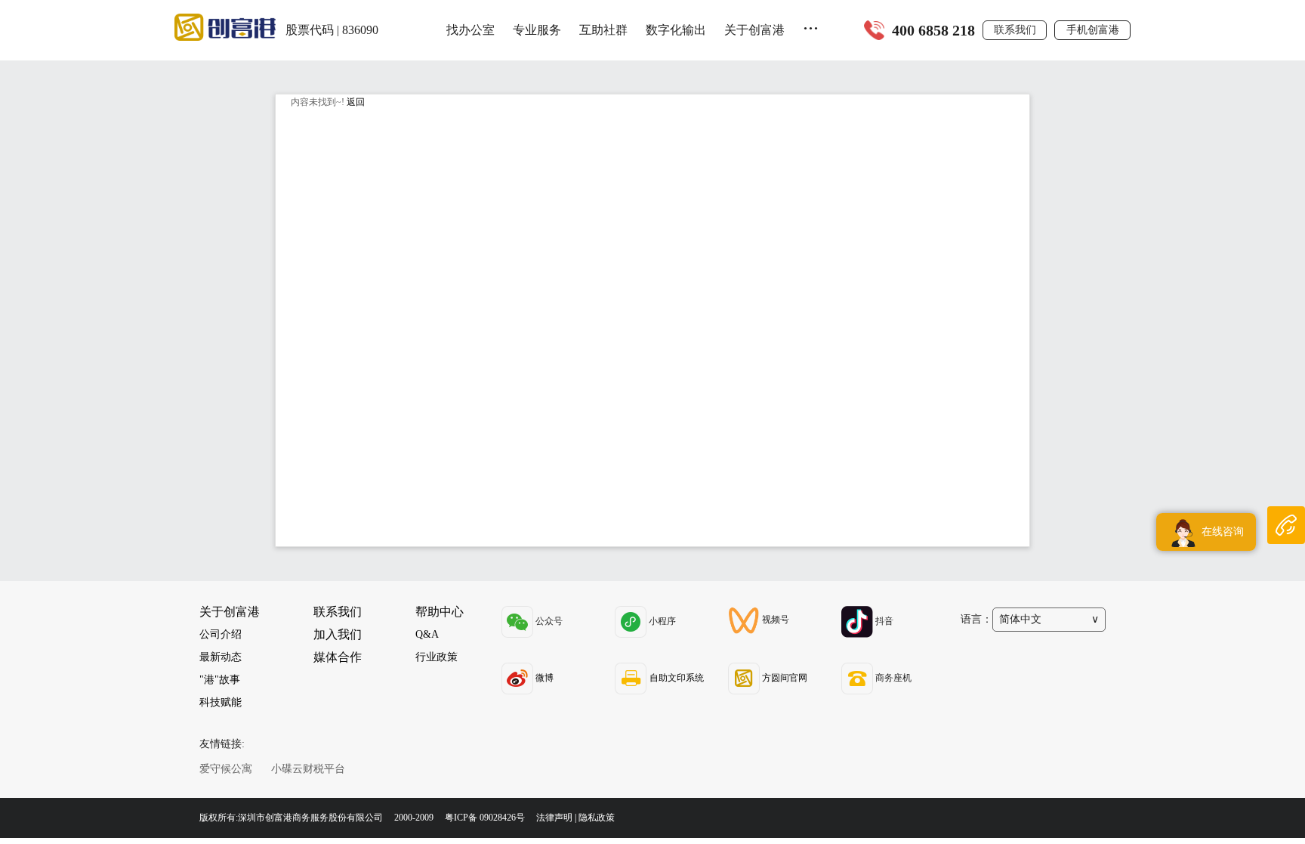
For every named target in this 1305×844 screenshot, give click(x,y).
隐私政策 (596, 817)
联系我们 (1015, 30)
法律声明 (554, 817)
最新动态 (220, 657)
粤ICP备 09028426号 (486, 817)
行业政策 (436, 657)
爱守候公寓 (225, 768)
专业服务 (537, 29)
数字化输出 (676, 29)
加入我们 (337, 634)
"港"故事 (219, 679)
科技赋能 (220, 702)
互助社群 (603, 29)
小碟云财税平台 (308, 768)
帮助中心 (439, 611)
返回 (356, 102)
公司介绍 (220, 634)
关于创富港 (754, 29)
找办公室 (470, 29)
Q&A (427, 634)
